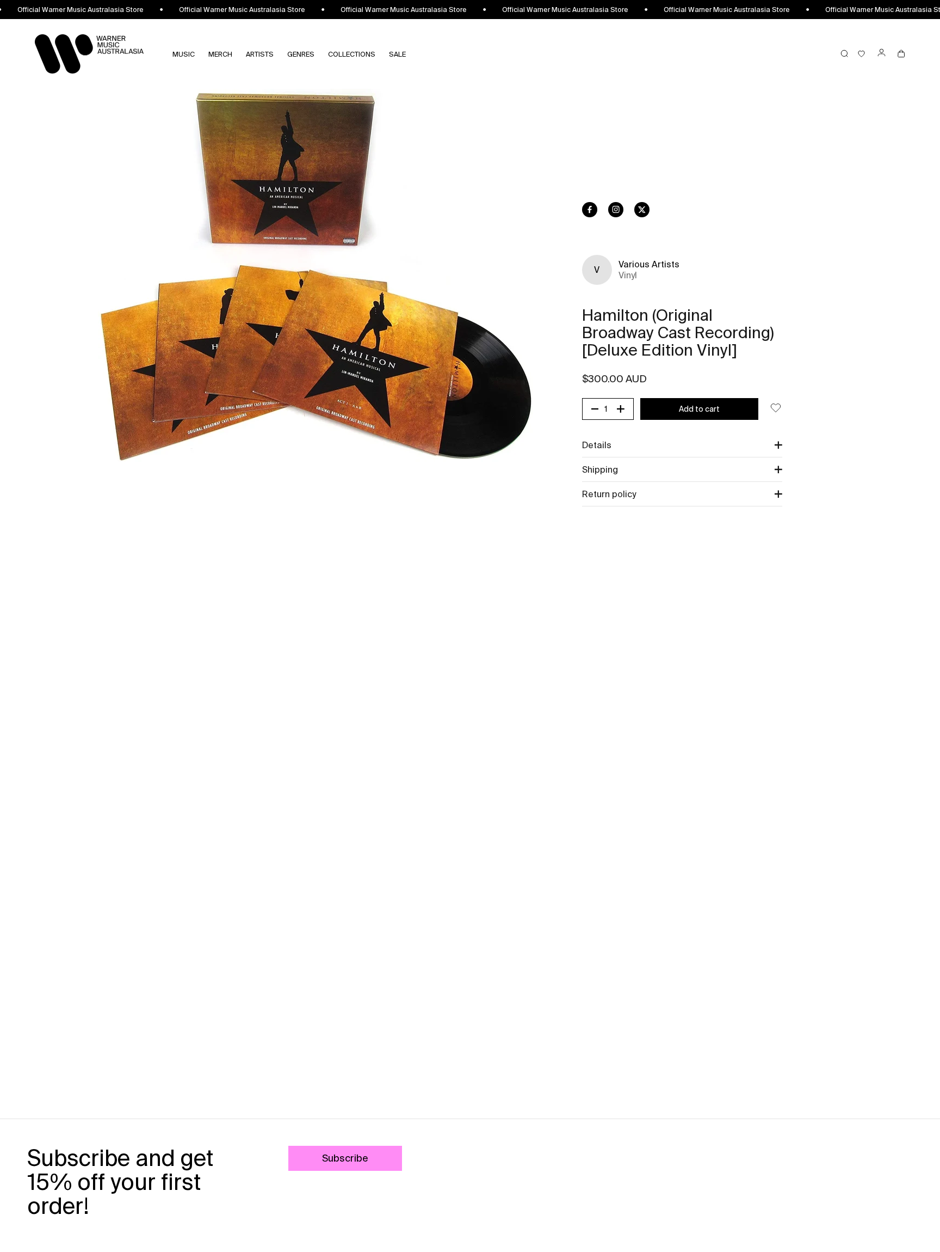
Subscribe (345, 1158)
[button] (682, 445)
